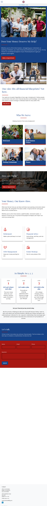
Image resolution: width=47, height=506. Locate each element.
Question (4, 352)
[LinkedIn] (2, 502)
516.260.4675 (7, 490)
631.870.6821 (7, 489)
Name (3, 344)
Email (18, 344)
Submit (5, 363)
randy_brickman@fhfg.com (7, 500)
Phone (33, 344)
